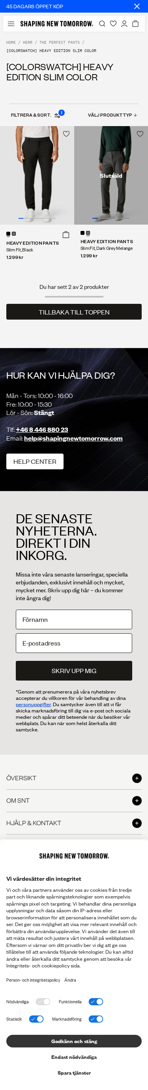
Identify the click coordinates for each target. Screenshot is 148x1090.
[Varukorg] (135, 23)
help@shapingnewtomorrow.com (73, 438)
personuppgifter (33, 704)
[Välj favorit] (66, 134)
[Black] (8, 234)
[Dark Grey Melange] (14, 234)
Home (11, 42)
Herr (27, 42)
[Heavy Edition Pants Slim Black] (37, 175)
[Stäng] (137, 6)
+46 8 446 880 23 (42, 429)
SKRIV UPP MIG (74, 670)
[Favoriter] (113, 23)
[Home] (57, 23)
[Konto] (124, 23)
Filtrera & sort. (36, 114)
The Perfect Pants (59, 42)
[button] (65, 234)
